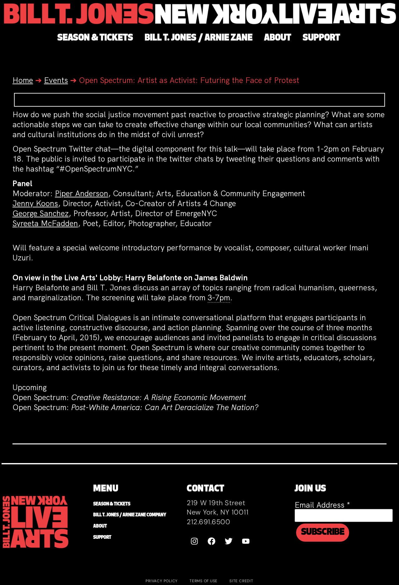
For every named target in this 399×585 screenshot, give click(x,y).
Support (102, 537)
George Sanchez (40, 213)
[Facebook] (211, 541)
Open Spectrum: (41, 397)
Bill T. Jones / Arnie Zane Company (129, 515)
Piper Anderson (81, 193)
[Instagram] (194, 541)
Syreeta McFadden (45, 223)
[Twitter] (229, 541)
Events (56, 80)
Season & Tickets (111, 504)
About (100, 526)
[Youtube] (246, 541)
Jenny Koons (35, 203)
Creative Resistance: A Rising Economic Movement (158, 397)
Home (22, 80)
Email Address (322, 505)
